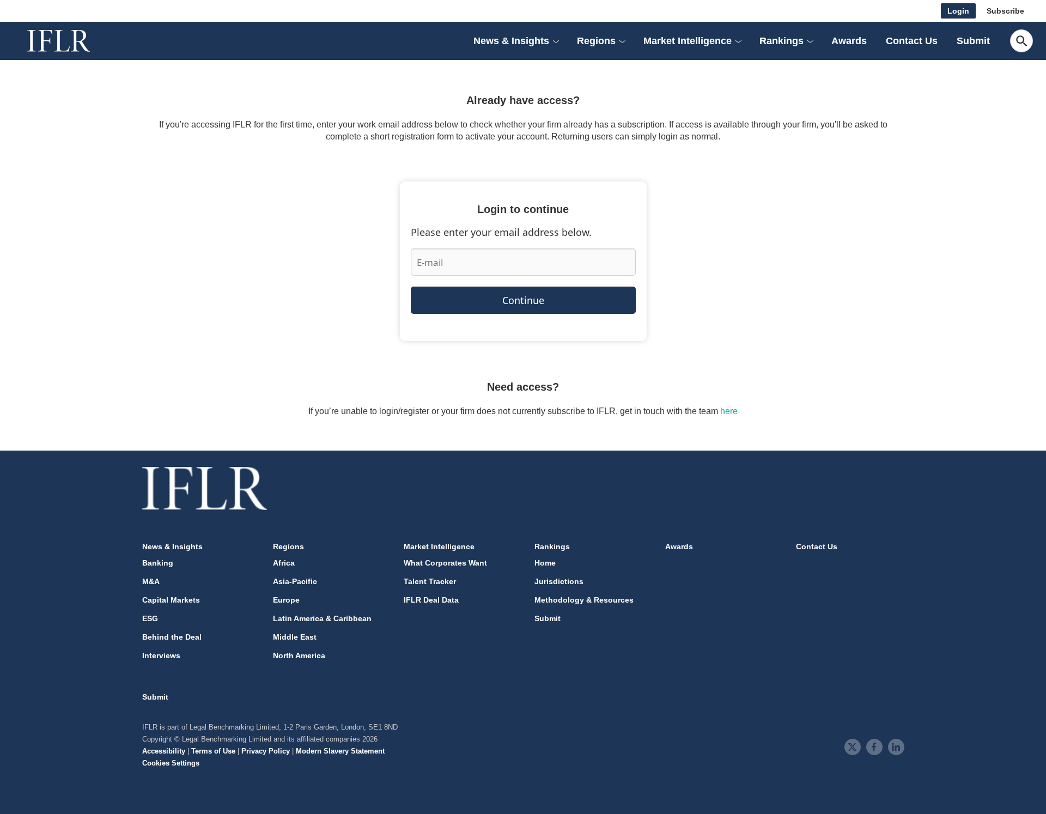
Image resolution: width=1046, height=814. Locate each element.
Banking (157, 563)
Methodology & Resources (584, 600)
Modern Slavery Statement (340, 751)
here (729, 411)
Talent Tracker (430, 581)
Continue (523, 300)
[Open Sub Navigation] (555, 40)
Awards (849, 40)
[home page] (70, 41)
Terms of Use (213, 751)
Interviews (161, 655)
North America (299, 655)
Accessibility (163, 751)
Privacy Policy (265, 751)
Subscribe (1005, 11)
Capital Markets (171, 600)
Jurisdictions (558, 581)
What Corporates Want (445, 563)
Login (958, 11)
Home (545, 563)
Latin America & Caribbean (322, 618)
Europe (286, 600)
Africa (284, 563)
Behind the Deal (172, 637)
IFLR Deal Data (431, 600)
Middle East (295, 637)
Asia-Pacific (295, 581)
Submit (973, 40)
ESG (150, 618)
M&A (151, 581)
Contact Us (912, 40)
